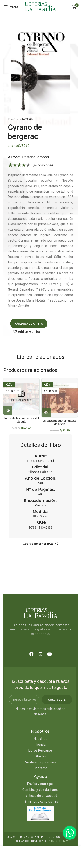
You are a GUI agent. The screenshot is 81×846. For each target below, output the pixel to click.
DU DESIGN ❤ (59, 841)
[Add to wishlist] (38, 386)
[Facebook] (31, 654)
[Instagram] (40, 654)
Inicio (11, 119)
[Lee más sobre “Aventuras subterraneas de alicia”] (46, 412)
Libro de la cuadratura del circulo (21, 419)
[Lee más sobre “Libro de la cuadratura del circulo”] (7, 410)
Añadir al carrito (29, 323)
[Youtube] (49, 654)
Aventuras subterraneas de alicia (59, 422)
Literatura (26, 119)
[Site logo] (40, 6)
